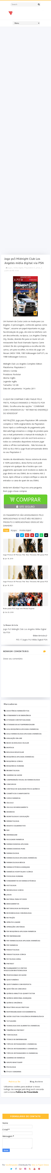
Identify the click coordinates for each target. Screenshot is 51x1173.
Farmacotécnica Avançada (18, 867)
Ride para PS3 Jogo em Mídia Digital (19, 608)
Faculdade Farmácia (15, 839)
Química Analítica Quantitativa (20, 993)
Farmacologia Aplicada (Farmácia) (21, 858)
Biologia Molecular (15, 752)
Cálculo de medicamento (17, 807)
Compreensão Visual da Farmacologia (23, 780)
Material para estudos (16, 899)
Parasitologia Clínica (16, 954)
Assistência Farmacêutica (17, 711)
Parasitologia (12, 950)
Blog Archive (36, 1081)
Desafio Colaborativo (16, 826)
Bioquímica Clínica (14, 761)
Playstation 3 (29, 267)
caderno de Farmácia (15, 1058)
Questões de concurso (16, 989)
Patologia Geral (13, 959)
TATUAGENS (11, 1021)
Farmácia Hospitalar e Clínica (19, 872)
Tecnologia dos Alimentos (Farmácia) (23, 1026)
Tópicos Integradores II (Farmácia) (21, 1049)
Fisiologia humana (14, 876)
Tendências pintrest (15, 1030)
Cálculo (9, 803)
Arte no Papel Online (40, 1165)
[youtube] (34, 1168)
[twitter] (11, 1168)
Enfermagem (11, 835)
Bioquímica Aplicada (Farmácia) (20, 757)
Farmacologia (12, 853)
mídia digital (18, 267)
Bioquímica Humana (15, 766)
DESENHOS (10, 812)
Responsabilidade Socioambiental (21, 1012)
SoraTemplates (12, 1165)
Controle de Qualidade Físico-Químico (23, 789)
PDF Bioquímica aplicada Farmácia (21, 931)
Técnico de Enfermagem (16, 1039)
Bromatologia (12, 770)
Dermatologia (12, 821)
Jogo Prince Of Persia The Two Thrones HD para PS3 (25, 555)
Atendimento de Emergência (18, 715)
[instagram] (25, 1168)
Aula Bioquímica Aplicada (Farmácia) (22, 729)
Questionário (12, 980)
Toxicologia (11, 1035)
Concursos (11, 784)
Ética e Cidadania (13, 1072)
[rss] (30, 1168)
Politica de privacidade (14, 1082)
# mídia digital (25, 530)
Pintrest (10, 964)
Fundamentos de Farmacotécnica (21, 881)
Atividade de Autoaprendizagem (20, 724)
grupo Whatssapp (14, 1062)
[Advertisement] (25, 141)
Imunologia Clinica (15, 890)
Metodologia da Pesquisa (17, 908)
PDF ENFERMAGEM (13, 936)
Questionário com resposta (18, 984)
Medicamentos (12, 904)
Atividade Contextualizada (18, 720)
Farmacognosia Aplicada (17, 844)
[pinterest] (39, 1168)
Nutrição (10, 918)
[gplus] (20, 1168)
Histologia (11, 885)
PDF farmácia (12, 945)
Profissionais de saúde (16, 975)
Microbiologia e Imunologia (19, 913)
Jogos (10, 267)
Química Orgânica (14, 1003)
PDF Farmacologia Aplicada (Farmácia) (23, 941)
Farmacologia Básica (15, 862)
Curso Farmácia (13, 798)
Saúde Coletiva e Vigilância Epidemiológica (25, 1016)
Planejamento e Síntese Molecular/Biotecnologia (15, 969)
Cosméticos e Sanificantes (18, 793)
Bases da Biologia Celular (17, 743)
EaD (7, 830)
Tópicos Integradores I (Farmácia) (21, 1044)
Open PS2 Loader (13, 922)
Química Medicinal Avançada (18, 998)
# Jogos (14, 530)
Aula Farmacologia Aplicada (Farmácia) (23, 734)
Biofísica (10, 747)
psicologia (11, 1067)
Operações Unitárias (15, 927)
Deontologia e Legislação (17, 816)
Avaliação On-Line (14, 738)
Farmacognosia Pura (15, 849)
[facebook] (16, 1168)
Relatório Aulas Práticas (17, 1007)
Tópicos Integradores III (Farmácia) (22, 1053)
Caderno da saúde (14, 775)
